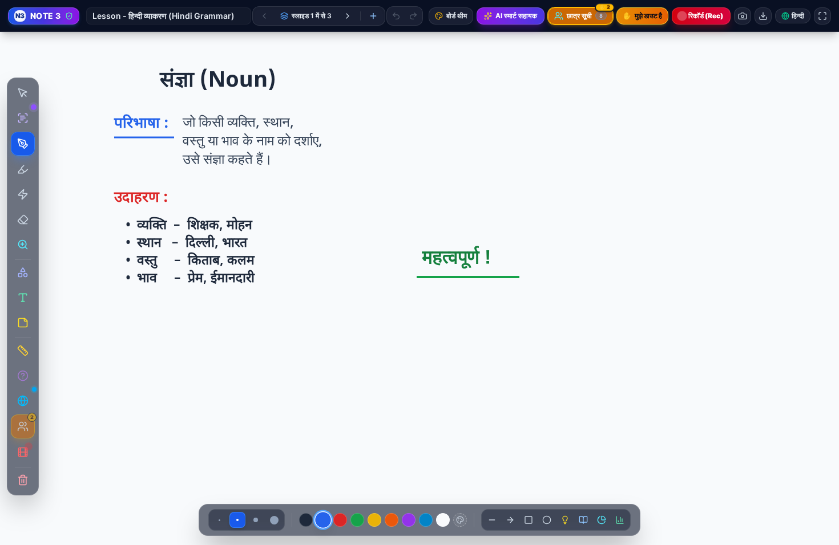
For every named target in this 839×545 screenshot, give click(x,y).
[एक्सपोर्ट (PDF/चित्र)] (763, 16)
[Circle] (547, 520)
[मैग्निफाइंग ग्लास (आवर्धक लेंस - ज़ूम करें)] (22, 244)
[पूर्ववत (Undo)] (396, 16)
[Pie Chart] (602, 520)
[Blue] (323, 519)
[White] (443, 520)
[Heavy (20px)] (274, 520)
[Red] (340, 520)
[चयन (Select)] (22, 93)
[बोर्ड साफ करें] (22, 480)
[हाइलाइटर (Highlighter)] (22, 169)
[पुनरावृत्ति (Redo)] (413, 16)
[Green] (357, 520)
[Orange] (391, 520)
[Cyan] (426, 520)
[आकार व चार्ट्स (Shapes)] (22, 272)
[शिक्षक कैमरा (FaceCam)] (742, 16)
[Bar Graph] (620, 520)
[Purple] (409, 520)
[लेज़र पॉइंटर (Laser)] (22, 194)
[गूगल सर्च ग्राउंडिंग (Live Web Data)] (22, 400)
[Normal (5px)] (237, 520)
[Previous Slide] (264, 16)
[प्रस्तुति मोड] (822, 16)
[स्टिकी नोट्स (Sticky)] (22, 322)
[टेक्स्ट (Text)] (22, 297)
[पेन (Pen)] (23, 144)
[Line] (492, 520)
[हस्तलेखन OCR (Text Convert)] (22, 118)
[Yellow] (374, 520)
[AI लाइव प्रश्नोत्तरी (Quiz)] (22, 375)
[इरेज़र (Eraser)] (22, 219)
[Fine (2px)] (219, 520)
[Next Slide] (347, 16)
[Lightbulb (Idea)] (565, 520)
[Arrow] (510, 520)
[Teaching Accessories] (22, 350)
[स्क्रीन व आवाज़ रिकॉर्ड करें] (22, 452)
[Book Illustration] (583, 520)
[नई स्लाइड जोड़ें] (373, 16)
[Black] (306, 520)
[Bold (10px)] (256, 520)
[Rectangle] (529, 520)
